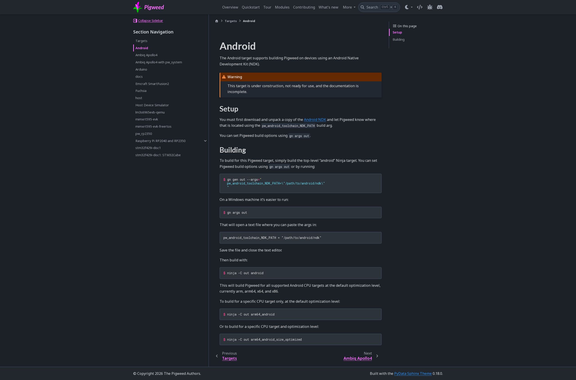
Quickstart (251, 7)
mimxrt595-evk (146, 119)
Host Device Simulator (152, 105)
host (138, 98)
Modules (282, 7)
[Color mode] (408, 7)
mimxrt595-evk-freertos (153, 126)
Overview (230, 7)
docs (139, 76)
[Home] (216, 21)
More (348, 7)
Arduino (141, 69)
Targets (141, 41)
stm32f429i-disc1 (148, 148)
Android (141, 48)
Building (399, 39)
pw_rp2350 (143, 133)
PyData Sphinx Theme (413, 373)
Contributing (304, 7)
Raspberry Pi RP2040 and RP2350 (160, 141)
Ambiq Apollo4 (146, 55)
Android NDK (315, 119)
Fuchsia (140, 91)
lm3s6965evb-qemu (150, 112)
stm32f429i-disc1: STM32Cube (158, 155)
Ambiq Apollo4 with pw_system (158, 62)
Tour (267, 7)
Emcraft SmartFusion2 (152, 83)
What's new (328, 7)
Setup (397, 32)
